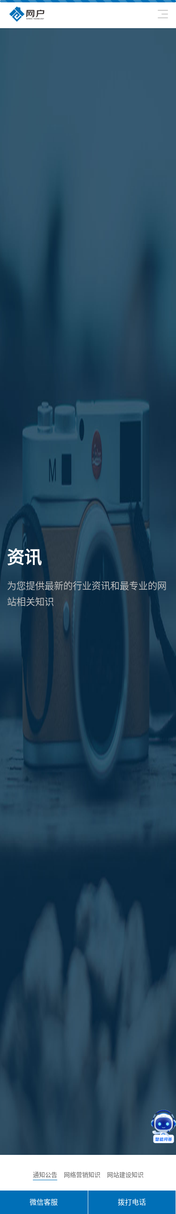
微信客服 (44, 1202)
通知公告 (45, 1174)
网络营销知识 (82, 1174)
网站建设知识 (125, 1174)
